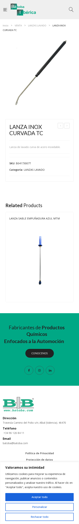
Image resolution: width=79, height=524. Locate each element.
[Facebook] (28, 370)
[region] (39, 493)
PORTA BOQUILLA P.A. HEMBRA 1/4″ (60, 126)
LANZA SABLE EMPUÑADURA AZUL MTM (34, 218)
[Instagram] (39, 370)
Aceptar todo (40, 497)
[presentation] (5, 257)
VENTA (18, 25)
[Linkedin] (50, 370)
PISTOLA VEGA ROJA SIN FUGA (67, 126)
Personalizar (39, 507)
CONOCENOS (39, 353)
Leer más (68, 295)
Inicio (5, 25)
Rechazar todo (40, 517)
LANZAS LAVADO (37, 25)
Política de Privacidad (39, 453)
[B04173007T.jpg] (39, 74)
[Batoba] (23, 9)
